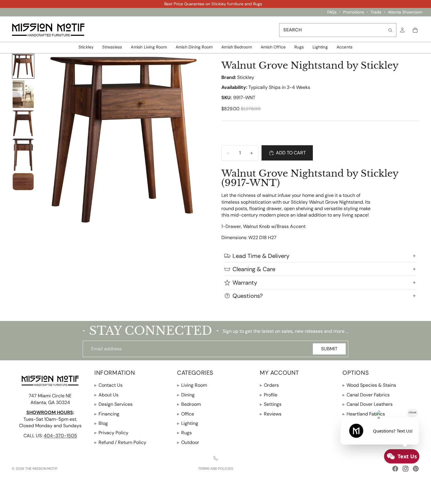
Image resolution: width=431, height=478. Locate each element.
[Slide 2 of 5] (23, 94)
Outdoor (188, 442)
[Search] (390, 30)
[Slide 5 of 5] (23, 181)
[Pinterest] (415, 468)
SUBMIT (329, 349)
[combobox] (337, 30)
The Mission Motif (41, 468)
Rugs (184, 433)
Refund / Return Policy (120, 442)
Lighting (187, 423)
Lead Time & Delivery (261, 256)
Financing (106, 414)
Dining (186, 395)
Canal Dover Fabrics (366, 395)
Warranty (245, 282)
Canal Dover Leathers (367, 404)
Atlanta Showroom (405, 12)
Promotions (353, 12)
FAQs (332, 12)
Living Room (192, 385)
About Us (106, 395)
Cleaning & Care (254, 269)
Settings (270, 404)
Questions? (248, 296)
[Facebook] (395, 468)
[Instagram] (405, 468)
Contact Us (108, 385)
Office (185, 414)
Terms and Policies (215, 468)
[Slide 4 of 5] (23, 154)
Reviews (270, 414)
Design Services (113, 404)
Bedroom (189, 404)
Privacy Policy (111, 433)
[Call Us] (215, 458)
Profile (268, 395)
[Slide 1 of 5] (23, 66)
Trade (376, 12)
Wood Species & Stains (369, 385)
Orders (269, 385)
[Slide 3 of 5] (23, 123)
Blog (101, 423)
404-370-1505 (60, 436)
